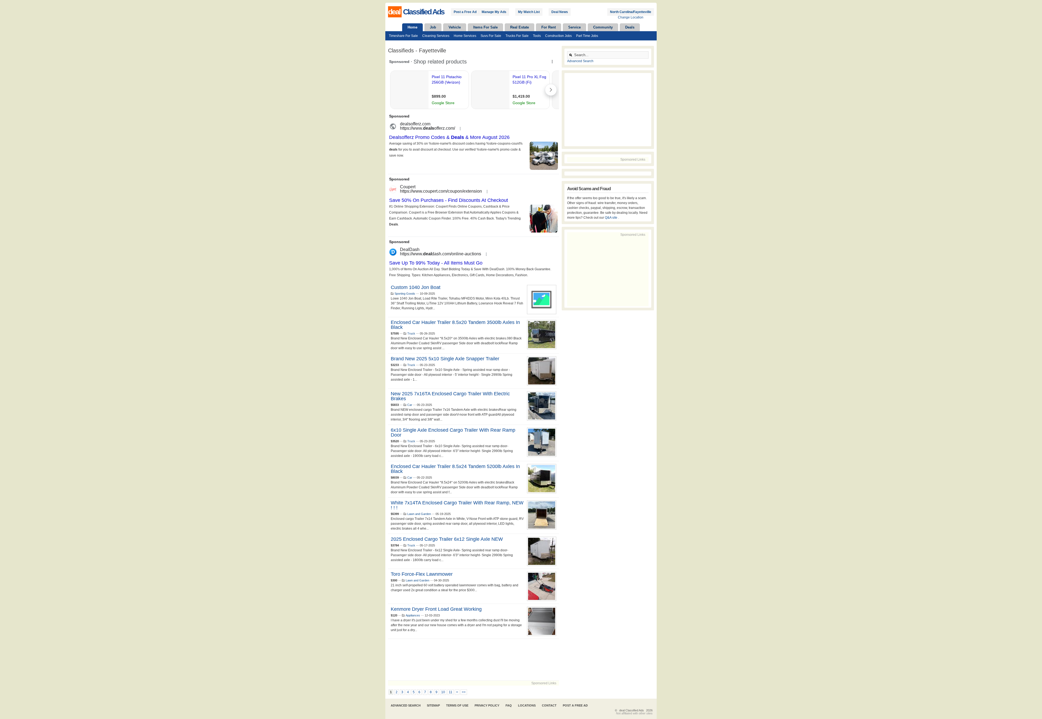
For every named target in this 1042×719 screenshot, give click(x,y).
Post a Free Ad (465, 12)
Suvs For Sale (491, 36)
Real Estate (519, 27)
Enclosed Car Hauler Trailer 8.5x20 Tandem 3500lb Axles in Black (455, 325)
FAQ (509, 705)
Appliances (413, 615)
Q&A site (611, 217)
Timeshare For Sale (403, 36)
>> (464, 692)
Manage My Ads (494, 12)
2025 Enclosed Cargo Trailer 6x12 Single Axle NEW (447, 539)
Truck (411, 333)
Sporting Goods (405, 293)
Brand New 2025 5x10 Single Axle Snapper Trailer (445, 358)
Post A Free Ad (575, 705)
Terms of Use (457, 705)
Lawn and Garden (419, 514)
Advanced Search (580, 61)
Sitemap (433, 705)
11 (450, 692)
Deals (629, 27)
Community (603, 27)
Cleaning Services (435, 36)
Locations (527, 705)
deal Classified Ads (631, 710)
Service (574, 27)
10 (443, 692)
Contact (549, 705)
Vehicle (455, 27)
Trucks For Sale (517, 36)
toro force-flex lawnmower (422, 574)
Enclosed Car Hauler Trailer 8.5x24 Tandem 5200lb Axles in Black (455, 469)
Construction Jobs (558, 36)
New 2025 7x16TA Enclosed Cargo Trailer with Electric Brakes (450, 396)
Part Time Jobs (587, 36)
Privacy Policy (487, 705)
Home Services (465, 36)
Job (433, 27)
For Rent (548, 27)
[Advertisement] (473, 660)
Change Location (630, 17)
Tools (537, 36)
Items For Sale (485, 27)
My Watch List (529, 12)
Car (409, 404)
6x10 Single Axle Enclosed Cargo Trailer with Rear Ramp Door (453, 432)
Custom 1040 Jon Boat (415, 287)
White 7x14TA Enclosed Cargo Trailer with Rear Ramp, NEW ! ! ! (457, 505)
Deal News (559, 12)
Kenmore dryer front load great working (436, 609)
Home (412, 27)
